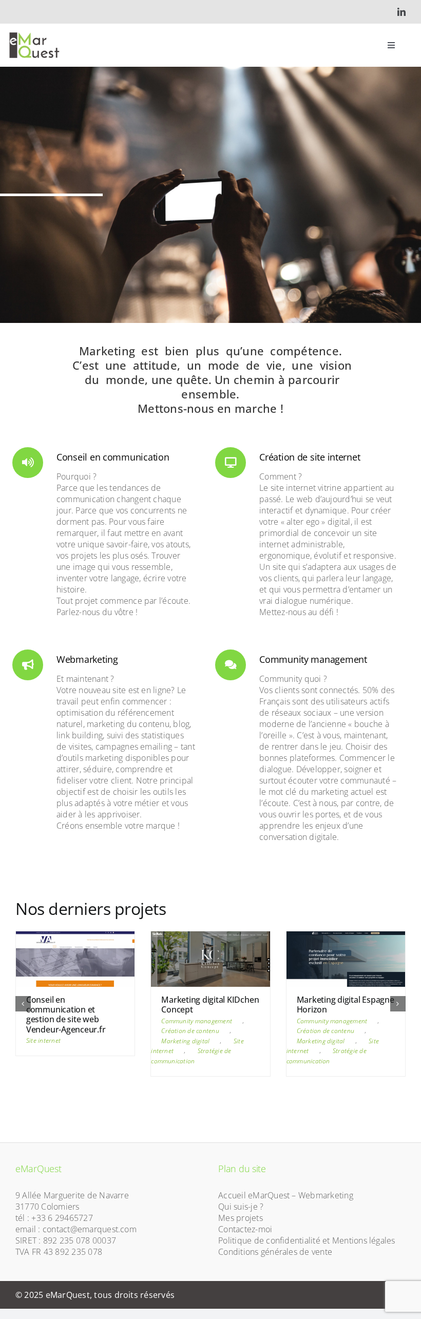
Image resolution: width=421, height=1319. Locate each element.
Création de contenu (55, 1040)
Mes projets (240, 1228)
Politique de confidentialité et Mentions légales (306, 1250)
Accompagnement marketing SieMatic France (333, 1009)
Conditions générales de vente (275, 1262)
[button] (23, 1009)
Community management (61, 1030)
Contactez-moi (245, 1239)
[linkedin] (401, 12)
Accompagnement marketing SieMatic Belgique (197, 1009)
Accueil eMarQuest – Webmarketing (285, 1205)
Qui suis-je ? (240, 1216)
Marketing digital (50, 1050)
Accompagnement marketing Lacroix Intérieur (60, 1009)
